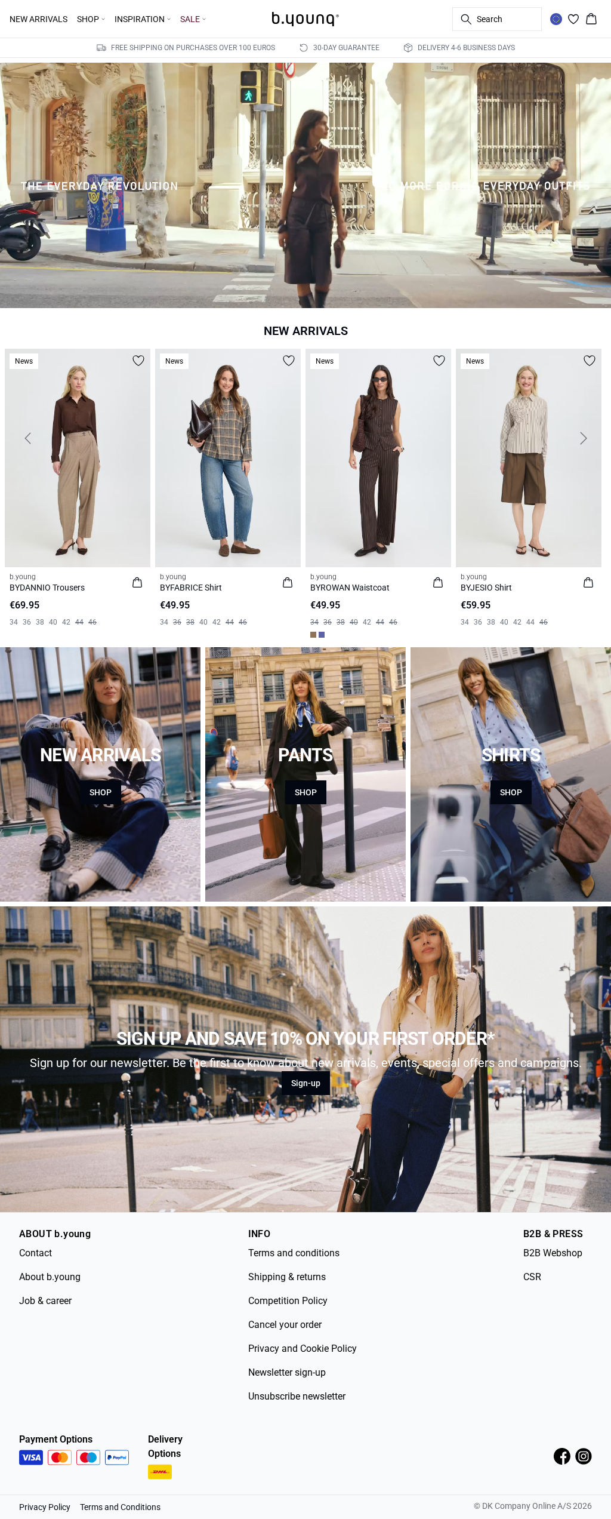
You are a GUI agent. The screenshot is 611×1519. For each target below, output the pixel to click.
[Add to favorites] (138, 360)
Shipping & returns (287, 1277)
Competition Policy (288, 1300)
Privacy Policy (44, 1507)
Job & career (45, 1300)
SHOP (101, 792)
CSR (532, 1277)
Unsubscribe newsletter (296, 1396)
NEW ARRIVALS (38, 19)
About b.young (50, 1277)
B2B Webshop (552, 1253)
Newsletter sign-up (287, 1372)
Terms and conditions (294, 1253)
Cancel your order (285, 1324)
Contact (35, 1253)
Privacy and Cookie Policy (302, 1348)
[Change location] (556, 19)
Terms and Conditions (120, 1507)
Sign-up (305, 1083)
